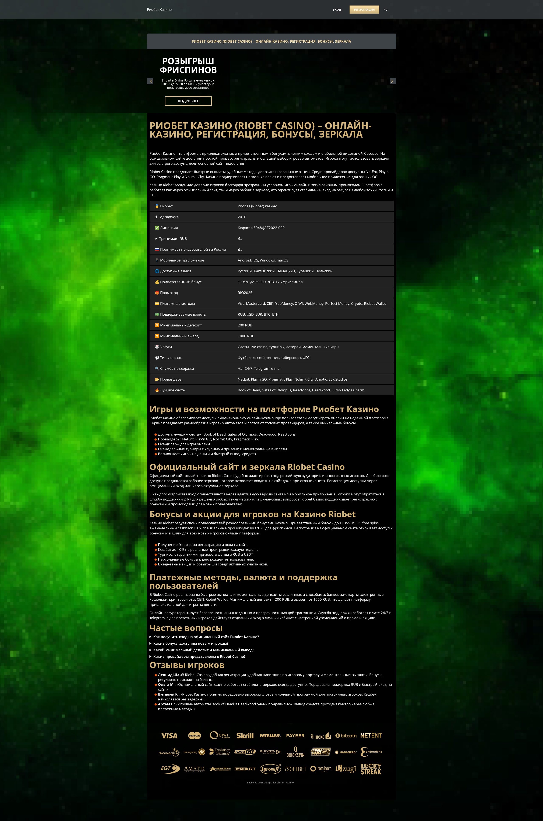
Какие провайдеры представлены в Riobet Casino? (199, 656)
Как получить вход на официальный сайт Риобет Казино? (206, 636)
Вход (337, 9)
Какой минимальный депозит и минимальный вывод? (203, 649)
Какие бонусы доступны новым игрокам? (190, 643)
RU (385, 9)
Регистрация (364, 9)
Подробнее (188, 98)
